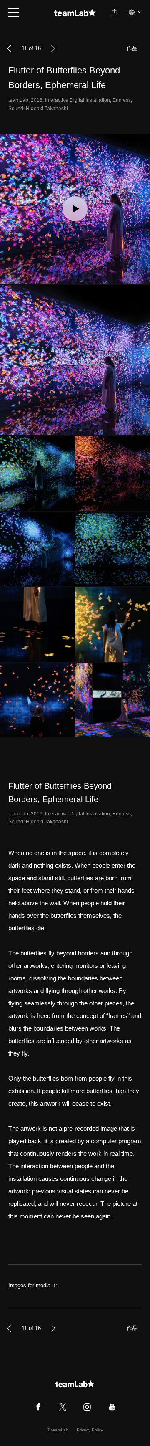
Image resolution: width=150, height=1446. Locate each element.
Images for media (29, 1285)
